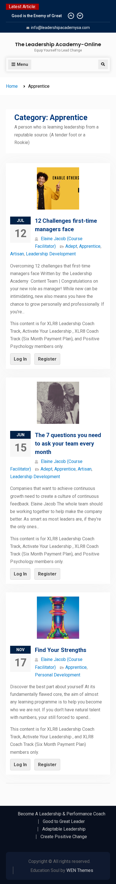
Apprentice (90, 246)
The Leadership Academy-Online (58, 44)
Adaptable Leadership (64, 829)
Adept (71, 246)
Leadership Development (51, 254)
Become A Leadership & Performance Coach (61, 814)
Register (47, 359)
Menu (22, 64)
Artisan (17, 254)
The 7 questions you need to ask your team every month (68, 443)
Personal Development (57, 675)
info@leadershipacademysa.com (60, 27)
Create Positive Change (64, 836)
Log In (20, 359)
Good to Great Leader (64, 821)
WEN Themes (79, 870)
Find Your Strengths (60, 650)
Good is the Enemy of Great (37, 16)
